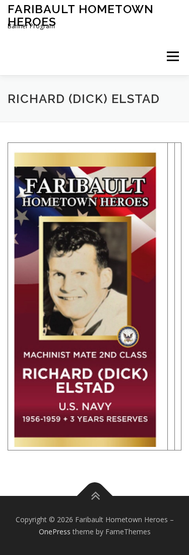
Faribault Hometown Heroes (81, 15)
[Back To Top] (94, 496)
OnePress (55, 531)
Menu (172, 56)
